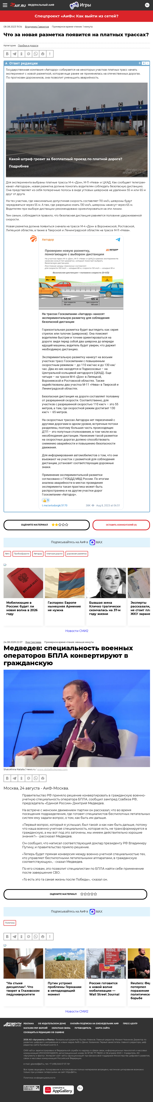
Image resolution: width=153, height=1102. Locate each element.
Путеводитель (83, 1028)
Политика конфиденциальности (39, 1078)
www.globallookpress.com (52, 769)
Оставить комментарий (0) (121, 525)
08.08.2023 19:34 (13, 26)
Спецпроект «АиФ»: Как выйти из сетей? (76, 16)
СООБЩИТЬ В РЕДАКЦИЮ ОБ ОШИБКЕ (44, 1032)
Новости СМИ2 (76, 631)
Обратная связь (61, 1028)
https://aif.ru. (71, 1072)
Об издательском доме (52, 1023)
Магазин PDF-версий (35, 1028)
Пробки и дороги (28, 45)
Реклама (29, 1023)
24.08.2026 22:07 (13, 642)
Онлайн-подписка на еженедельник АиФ (94, 1023)
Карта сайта (103, 1028)
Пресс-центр (130, 1023)
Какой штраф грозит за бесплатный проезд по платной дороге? (65, 159)
